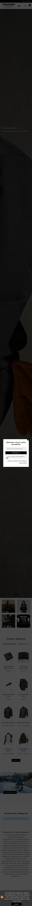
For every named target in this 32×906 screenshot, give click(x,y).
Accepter (16, 904)
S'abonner (16, 453)
